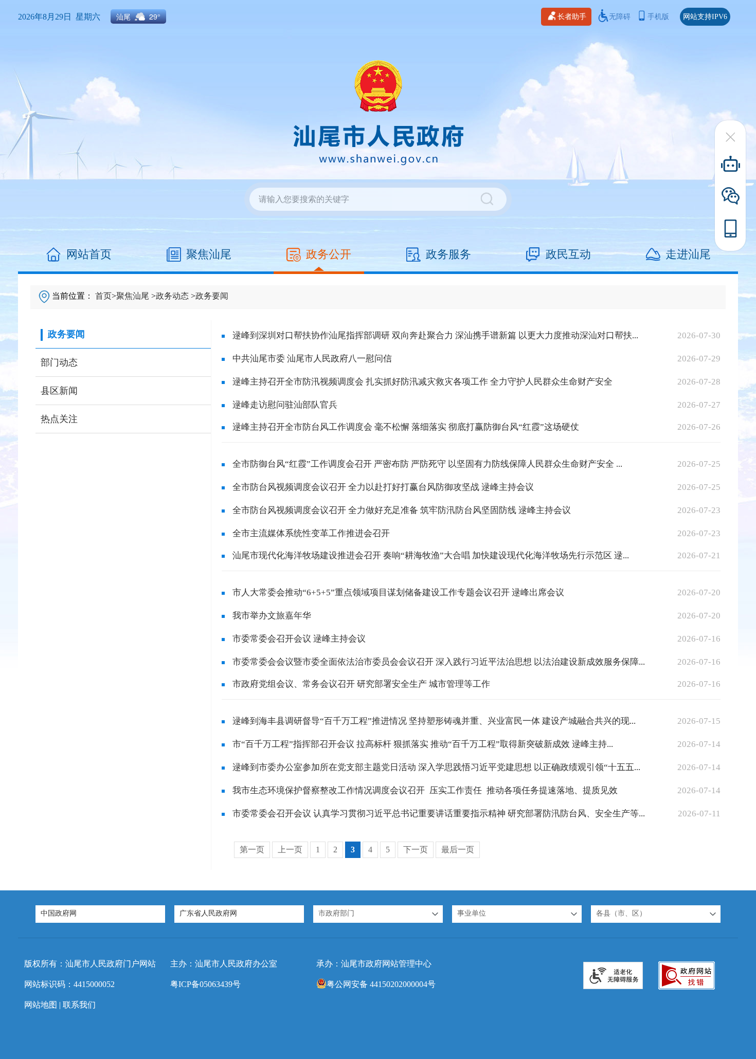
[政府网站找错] (686, 975)
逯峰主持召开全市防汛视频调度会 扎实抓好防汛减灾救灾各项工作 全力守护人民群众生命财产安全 (422, 382)
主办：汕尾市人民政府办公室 (223, 963)
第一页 (252, 849)
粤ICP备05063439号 (205, 984)
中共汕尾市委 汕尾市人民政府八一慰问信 (312, 358)
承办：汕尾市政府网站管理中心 (373, 963)
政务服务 (448, 254)
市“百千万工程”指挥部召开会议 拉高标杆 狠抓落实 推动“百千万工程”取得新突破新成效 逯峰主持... (422, 744)
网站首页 (89, 254)
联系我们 (79, 1004)
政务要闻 (211, 295)
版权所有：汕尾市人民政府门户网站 (90, 963)
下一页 (415, 849)
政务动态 (172, 295)
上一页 (290, 849)
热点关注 (59, 419)
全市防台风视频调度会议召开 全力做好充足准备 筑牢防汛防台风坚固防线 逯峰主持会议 (401, 510)
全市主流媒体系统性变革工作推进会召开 (311, 533)
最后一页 (457, 849)
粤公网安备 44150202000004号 (381, 984)
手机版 (658, 17)
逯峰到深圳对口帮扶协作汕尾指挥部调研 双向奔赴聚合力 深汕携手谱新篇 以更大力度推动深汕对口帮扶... (435, 335)
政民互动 (568, 254)
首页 (103, 295)
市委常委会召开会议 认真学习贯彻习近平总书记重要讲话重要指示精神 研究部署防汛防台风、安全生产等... (438, 813)
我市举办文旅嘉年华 (271, 615)
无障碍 (620, 17)
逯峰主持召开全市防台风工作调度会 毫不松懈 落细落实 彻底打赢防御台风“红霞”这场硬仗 (405, 427)
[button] (378, 914)
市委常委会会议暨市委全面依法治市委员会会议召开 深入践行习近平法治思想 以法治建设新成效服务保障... (438, 662)
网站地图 (40, 1004)
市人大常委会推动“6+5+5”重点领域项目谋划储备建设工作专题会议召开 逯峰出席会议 (398, 592)
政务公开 (328, 254)
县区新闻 (59, 391)
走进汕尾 (688, 254)
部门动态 (59, 362)
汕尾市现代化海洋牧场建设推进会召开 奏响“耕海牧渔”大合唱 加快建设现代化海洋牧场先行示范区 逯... (430, 555)
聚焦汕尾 (208, 254)
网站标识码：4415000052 (69, 984)
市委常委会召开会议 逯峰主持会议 (299, 639)
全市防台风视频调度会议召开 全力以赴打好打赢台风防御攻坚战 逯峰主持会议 (383, 487)
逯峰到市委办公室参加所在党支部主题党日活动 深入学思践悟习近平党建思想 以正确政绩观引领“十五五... (436, 767)
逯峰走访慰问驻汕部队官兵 (284, 405)
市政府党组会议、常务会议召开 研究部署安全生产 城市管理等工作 (361, 684)
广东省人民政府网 (208, 913)
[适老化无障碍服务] (613, 975)
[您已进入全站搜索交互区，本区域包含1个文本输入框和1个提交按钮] (378, 199)
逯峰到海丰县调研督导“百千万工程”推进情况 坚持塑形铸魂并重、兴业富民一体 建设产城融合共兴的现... (434, 721)
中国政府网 (59, 913)
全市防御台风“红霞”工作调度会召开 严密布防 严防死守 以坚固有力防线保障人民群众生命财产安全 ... (427, 464)
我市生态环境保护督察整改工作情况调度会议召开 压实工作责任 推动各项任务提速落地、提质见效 (425, 790)
